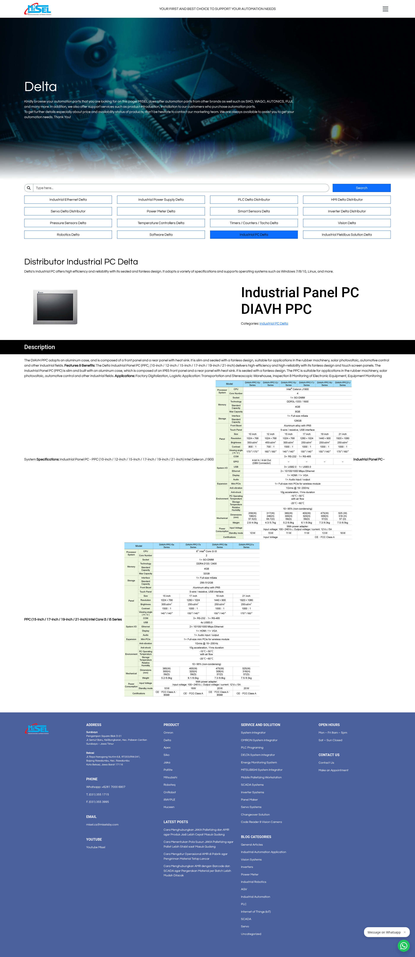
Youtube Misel (95, 847)
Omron (168, 732)
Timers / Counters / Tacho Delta (254, 223)
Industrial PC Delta (254, 234)
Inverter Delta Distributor (347, 211)
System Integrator (253, 732)
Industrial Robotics (253, 881)
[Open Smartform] (404, 946)
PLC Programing (252, 747)
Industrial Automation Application (263, 852)
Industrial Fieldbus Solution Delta (347, 234)
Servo (245, 926)
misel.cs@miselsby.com (102, 824)
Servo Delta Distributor (68, 211)
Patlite (168, 769)
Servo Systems (251, 807)
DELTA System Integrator (258, 755)
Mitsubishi (170, 777)
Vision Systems (251, 859)
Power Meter (250, 874)
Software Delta (161, 234)
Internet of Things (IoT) (256, 911)
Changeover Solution (255, 814)
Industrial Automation (255, 896)
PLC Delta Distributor (254, 199)
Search (361, 188)
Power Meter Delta (161, 211)
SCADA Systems (252, 784)
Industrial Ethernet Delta (68, 199)
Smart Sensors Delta (254, 211)
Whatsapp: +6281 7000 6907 (105, 787)
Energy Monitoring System (259, 762)
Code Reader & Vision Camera (261, 822)
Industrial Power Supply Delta (161, 199)
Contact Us (326, 762)
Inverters (247, 867)
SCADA (246, 919)
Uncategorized (251, 934)
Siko (166, 755)
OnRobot (170, 792)
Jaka (167, 762)
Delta (167, 740)
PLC (244, 904)
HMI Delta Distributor (347, 199)
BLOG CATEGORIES (256, 837)
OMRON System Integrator (259, 740)
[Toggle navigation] (385, 9)
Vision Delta (347, 223)
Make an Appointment (333, 770)
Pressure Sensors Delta (68, 223)
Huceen (169, 807)
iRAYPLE (169, 799)
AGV (244, 889)
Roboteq (169, 784)
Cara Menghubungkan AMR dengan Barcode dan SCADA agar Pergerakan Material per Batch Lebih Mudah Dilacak (197, 870)
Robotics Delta (68, 234)
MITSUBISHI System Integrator (262, 769)
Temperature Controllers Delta (161, 223)
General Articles (252, 844)
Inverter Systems (252, 792)
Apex (167, 747)
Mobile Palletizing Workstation (261, 777)
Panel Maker (249, 799)
